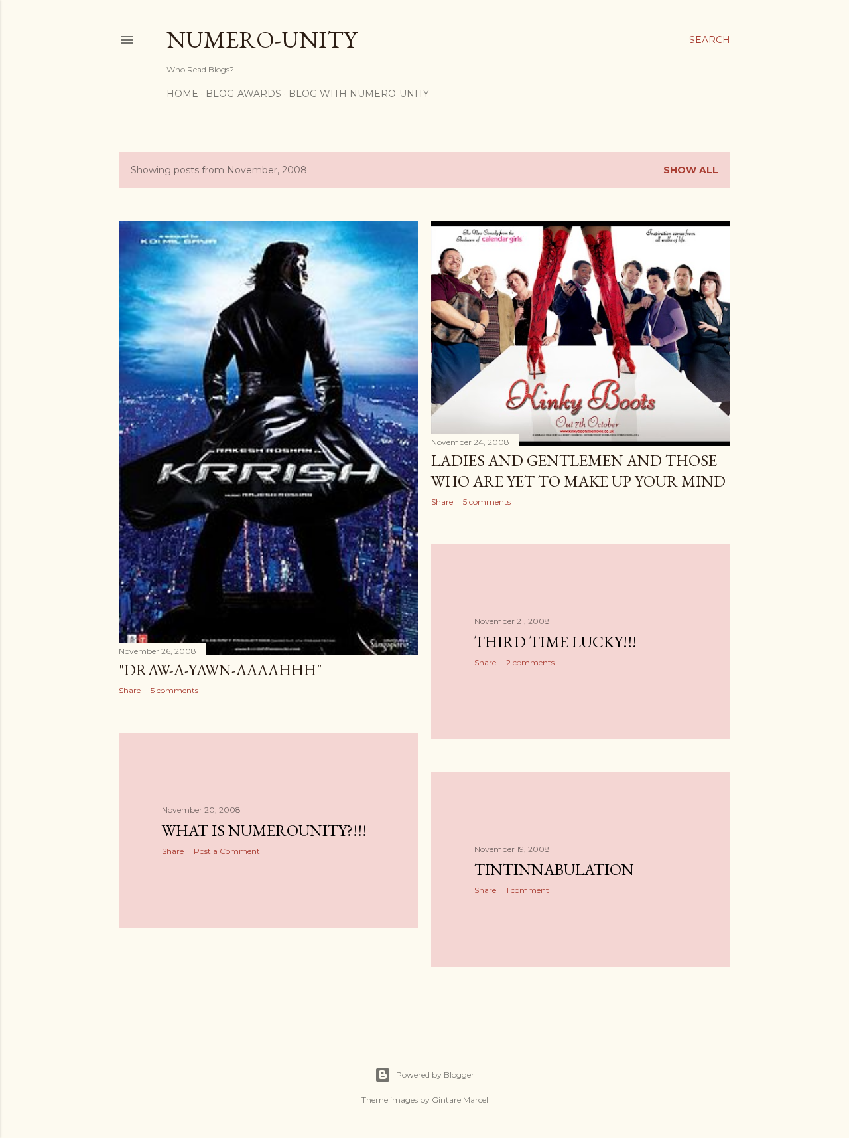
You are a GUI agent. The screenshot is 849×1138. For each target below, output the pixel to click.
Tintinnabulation (554, 869)
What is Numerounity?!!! (264, 830)
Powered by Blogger (435, 1075)
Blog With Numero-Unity (359, 94)
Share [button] (130, 690)
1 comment (527, 890)
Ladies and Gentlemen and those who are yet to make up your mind (578, 470)
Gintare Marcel (460, 1100)
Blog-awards (243, 94)
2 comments (530, 662)
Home (182, 94)
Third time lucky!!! (555, 641)
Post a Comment (227, 851)
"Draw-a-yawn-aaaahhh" (220, 669)
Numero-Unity (261, 39)
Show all (690, 170)
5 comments (174, 690)
